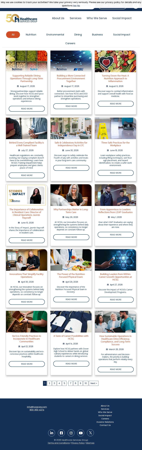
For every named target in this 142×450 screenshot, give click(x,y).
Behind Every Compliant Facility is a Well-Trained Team (26, 144)
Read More (26, 108)
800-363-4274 (37, 409)
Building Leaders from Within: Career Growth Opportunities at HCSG (115, 276)
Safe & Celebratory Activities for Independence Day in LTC (71, 144)
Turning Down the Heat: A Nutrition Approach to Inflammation (115, 78)
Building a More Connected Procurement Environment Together (71, 78)
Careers (105, 418)
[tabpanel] (71, 218)
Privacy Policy (78, 443)
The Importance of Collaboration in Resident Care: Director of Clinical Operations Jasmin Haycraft (26, 213)
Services (75, 18)
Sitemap (90, 443)
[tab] (13, 34)
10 (86, 383)
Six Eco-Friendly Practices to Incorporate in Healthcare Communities (26, 338)
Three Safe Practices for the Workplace (115, 144)
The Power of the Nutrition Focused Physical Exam (71, 275)
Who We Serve (97, 18)
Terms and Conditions (59, 443)
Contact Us (105, 425)
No (78, 5)
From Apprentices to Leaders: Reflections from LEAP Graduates (115, 211)
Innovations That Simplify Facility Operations (26, 275)
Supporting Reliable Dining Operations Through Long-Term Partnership (26, 78)
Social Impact (122, 18)
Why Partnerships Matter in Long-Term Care (71, 211)
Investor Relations (105, 422)
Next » (93, 383)
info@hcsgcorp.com (37, 407)
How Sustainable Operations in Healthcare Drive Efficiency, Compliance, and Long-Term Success (115, 340)
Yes (75, 5)
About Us (58, 18)
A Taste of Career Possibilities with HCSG (71, 337)
